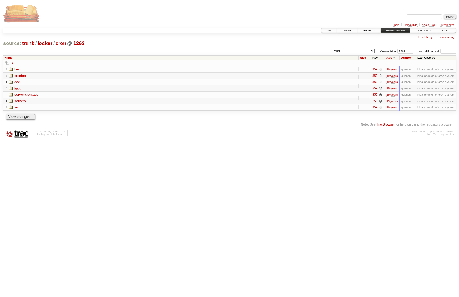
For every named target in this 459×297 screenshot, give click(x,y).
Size (363, 57)
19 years (392, 69)
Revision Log (446, 37)
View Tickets (423, 30)
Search (446, 30)
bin (16, 69)
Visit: (337, 50)
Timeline (347, 30)
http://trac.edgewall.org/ (441, 134)
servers (20, 101)
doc (17, 82)
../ (11, 63)
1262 (79, 43)
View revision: (388, 50)
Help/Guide (411, 24)
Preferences (447, 24)
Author (406, 57)
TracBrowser (385, 124)
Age (389, 57)
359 (374, 69)
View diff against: (429, 50)
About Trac (428, 24)
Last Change (426, 37)
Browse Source (395, 30)
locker (45, 43)
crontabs (21, 76)
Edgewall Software (52, 134)
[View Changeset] (380, 69)
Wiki (329, 30)
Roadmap (369, 30)
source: (12, 43)
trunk (28, 43)
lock (17, 88)
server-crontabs (26, 95)
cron (61, 43)
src (16, 107)
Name (8, 57)
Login (396, 24)
